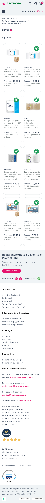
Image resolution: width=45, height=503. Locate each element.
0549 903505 (25, 400)
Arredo (5, 345)
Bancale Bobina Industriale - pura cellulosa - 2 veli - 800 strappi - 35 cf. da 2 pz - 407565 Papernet (12, 74)
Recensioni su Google (12, 360)
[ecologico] (36, 48)
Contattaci (7, 301)
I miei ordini (8, 298)
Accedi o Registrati (11, 295)
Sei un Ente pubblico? (12, 304)
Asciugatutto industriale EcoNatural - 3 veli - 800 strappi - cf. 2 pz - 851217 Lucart (32, 125)
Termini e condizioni (11, 318)
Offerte (39, 11)
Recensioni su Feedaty (12, 363)
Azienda (6, 336)
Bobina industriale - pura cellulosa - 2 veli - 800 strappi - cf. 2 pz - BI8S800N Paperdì (32, 228)
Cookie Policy (38, 498)
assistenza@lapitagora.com (15, 386)
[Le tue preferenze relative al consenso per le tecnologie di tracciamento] (4, 499)
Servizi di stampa (10, 342)
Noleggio (6, 339)
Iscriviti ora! (11, 270)
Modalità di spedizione (12, 324)
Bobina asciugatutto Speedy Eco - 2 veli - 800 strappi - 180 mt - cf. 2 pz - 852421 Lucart (32, 177)
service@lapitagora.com (14, 395)
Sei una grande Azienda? (13, 307)
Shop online (27, 11)
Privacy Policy (25, 498)
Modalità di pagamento (13, 321)
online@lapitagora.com (21, 377)
